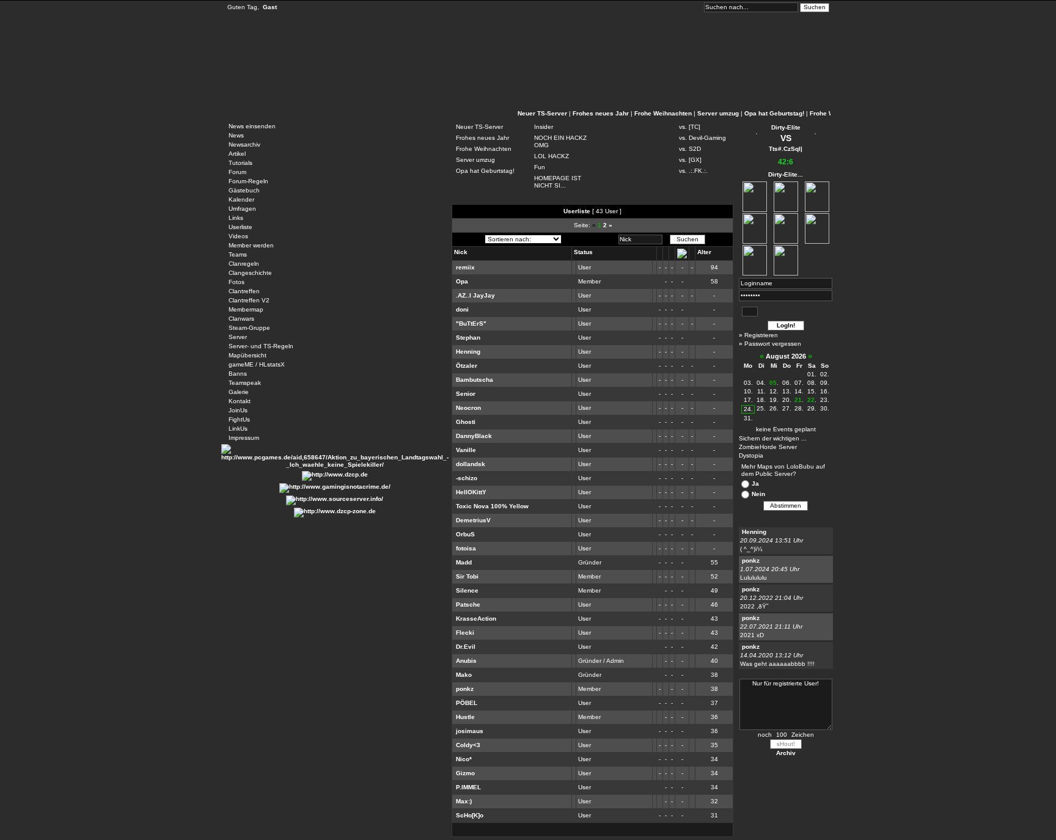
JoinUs (238, 410)
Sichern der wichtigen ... (773, 438)
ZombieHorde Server (768, 447)
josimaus (469, 731)
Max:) (464, 801)
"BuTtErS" (471, 323)
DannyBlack (474, 436)
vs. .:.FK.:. (693, 170)
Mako (464, 674)
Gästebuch (244, 190)
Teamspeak (245, 382)
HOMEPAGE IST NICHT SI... (557, 182)
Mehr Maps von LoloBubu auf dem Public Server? (783, 470)
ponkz (465, 688)
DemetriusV (473, 520)
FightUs (239, 419)
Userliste (240, 227)
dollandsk (470, 464)
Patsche (468, 604)
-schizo (466, 478)
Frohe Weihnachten (663, 113)
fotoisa (466, 548)
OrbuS (465, 534)
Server (238, 337)
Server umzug (718, 113)
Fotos (236, 282)
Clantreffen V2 (249, 300)
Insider (543, 126)
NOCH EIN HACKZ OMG (560, 141)
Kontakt (240, 401)
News (236, 135)
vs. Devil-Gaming (702, 137)
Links (236, 217)
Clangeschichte (250, 272)
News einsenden (252, 126)
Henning (468, 351)
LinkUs (238, 428)
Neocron (468, 407)
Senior (465, 393)
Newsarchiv (244, 144)
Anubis (466, 660)
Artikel (237, 153)
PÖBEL (466, 702)
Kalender (241, 199)
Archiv (786, 753)
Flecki (465, 632)
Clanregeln (244, 263)
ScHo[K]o (469, 815)
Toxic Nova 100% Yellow (492, 506)
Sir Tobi (467, 576)
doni (462, 309)
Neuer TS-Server (542, 113)
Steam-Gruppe (249, 327)
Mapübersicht (247, 355)
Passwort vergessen (772, 343)
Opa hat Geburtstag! (774, 113)
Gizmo (465, 773)
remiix (465, 267)
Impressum (244, 437)
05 (773, 382)
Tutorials (240, 162)
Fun (539, 167)
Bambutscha (474, 379)
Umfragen (242, 208)
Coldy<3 (468, 745)
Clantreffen (244, 291)
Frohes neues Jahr (601, 113)
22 (811, 399)
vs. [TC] (689, 126)
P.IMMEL (468, 787)
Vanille (466, 450)
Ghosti (465, 421)
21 (798, 399)
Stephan (468, 337)
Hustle (465, 717)
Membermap (246, 309)
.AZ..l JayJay (475, 295)
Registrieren (761, 335)
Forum (237, 172)
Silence (467, 590)
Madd (464, 562)
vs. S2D (690, 148)
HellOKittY (471, 492)
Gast (270, 7)
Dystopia (751, 455)
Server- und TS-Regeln (261, 346)
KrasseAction (476, 618)
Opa (462, 281)
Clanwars (241, 318)
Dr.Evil (465, 646)
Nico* (464, 759)
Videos (238, 236)
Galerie (239, 392)
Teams (238, 254)
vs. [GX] (690, 159)
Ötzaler (466, 365)
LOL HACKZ (551, 156)
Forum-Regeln (248, 181)
